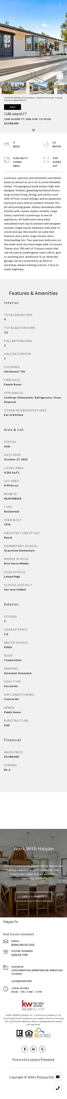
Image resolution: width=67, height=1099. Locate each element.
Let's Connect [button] (33, 896)
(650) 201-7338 (19, 954)
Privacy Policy (47, 1077)
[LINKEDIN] (33, 1049)
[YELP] (42, 1049)
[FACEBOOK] (24, 1049)
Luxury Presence (42, 1059)
